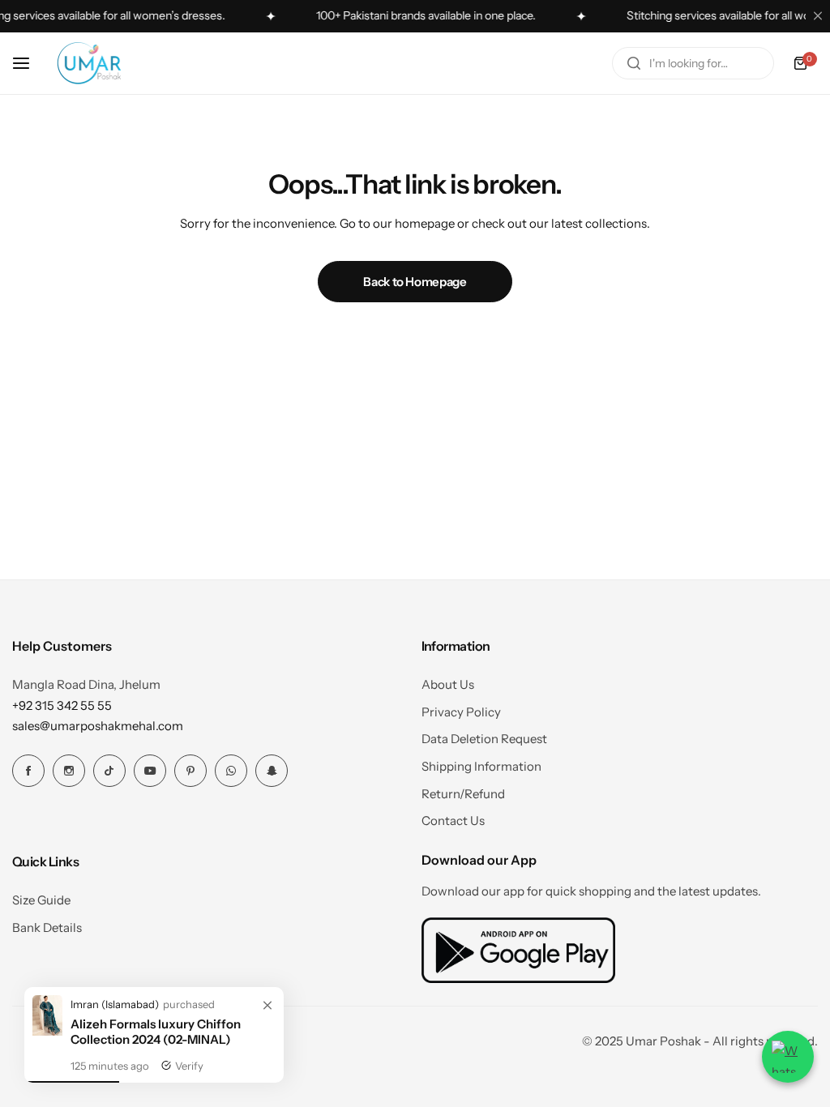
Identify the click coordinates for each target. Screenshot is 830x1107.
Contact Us (453, 820)
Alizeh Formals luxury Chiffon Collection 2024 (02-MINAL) (156, 1031)
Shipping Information (481, 766)
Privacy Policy (461, 712)
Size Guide (41, 900)
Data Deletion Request (484, 738)
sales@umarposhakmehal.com (97, 725)
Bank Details (47, 927)
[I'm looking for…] (634, 63)
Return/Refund (463, 793)
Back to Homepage (414, 281)
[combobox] (693, 63)
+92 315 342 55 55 (62, 705)
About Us (447, 684)
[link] (267, 1005)
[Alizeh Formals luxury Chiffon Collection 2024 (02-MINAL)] (47, 1031)
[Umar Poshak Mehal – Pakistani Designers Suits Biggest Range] (89, 63)
